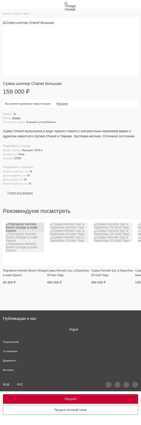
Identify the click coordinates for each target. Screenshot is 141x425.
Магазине (62, 103)
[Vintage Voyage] (70, 4)
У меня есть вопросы (20, 192)
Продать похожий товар (70, 409)
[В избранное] (42, 225)
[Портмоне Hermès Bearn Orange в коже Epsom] (25, 242)
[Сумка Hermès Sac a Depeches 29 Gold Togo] (113, 242)
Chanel (16, 117)
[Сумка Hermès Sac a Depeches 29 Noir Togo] (69, 242)
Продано (70, 398)
